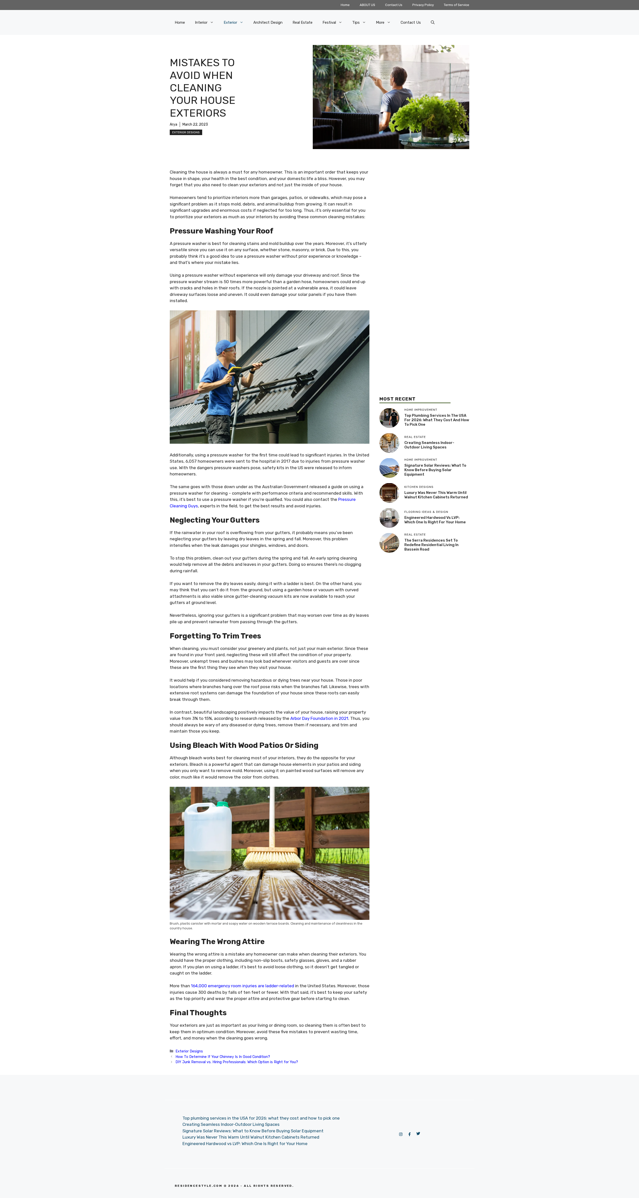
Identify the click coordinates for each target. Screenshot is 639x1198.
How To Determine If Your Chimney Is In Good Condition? (222, 1056)
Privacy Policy (423, 5)
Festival (329, 22)
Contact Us (393, 5)
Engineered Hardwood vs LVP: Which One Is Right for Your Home (435, 519)
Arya (173, 124)
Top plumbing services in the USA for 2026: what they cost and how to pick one (436, 420)
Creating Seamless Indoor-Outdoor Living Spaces (429, 444)
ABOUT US (367, 5)
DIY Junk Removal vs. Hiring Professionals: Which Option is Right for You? (236, 1062)
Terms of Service (456, 5)
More (380, 22)
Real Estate (303, 22)
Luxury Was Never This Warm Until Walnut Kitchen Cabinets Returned (436, 494)
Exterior (230, 22)
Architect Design (268, 22)
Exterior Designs (186, 132)
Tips (356, 22)
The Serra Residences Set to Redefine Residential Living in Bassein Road (431, 545)
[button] (433, 22)
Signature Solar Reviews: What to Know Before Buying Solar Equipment (435, 470)
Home (345, 5)
